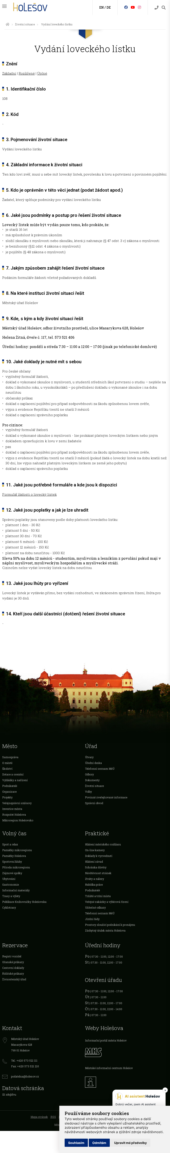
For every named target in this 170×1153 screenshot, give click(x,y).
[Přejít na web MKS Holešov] (126, 1052)
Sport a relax (10, 844)
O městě (7, 763)
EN (101, 7)
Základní (9, 73)
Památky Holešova (14, 856)
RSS (53, 1117)
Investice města (12, 809)
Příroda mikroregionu (16, 867)
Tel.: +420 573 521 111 (24, 1060)
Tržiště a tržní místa (98, 896)
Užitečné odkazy (95, 907)
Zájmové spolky (12, 873)
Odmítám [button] (99, 1143)
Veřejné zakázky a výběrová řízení (106, 901)
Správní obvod (94, 803)
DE (108, 7)
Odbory (89, 774)
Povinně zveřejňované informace (106, 797)
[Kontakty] (156, 7)
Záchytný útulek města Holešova (105, 930)
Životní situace (25, 24)
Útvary (89, 757)
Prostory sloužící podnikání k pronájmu (110, 924)
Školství (7, 768)
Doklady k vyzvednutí (98, 856)
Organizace (9, 791)
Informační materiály (16, 890)
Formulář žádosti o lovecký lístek (29, 494)
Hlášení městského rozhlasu (103, 844)
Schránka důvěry (95, 867)
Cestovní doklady (13, 968)
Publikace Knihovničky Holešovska (24, 901)
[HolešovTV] (133, 7)
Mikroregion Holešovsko (17, 820)
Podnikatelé (9, 786)
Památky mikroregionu (17, 850)
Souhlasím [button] (76, 1143)
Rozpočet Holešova (14, 814)
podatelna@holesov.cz (25, 1076)
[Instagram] (139, 7)
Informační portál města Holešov (106, 1040)
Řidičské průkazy (13, 973)
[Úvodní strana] (8, 24)
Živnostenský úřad (14, 979)
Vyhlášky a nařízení (15, 780)
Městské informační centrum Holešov (109, 1068)
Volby (88, 791)
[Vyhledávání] (164, 7)
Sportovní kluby (12, 861)
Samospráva (10, 757)
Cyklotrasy (9, 907)
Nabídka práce (94, 884)
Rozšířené (27, 73)
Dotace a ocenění (12, 774)
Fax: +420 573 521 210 (25, 1066)
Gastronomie (10, 884)
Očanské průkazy (13, 962)
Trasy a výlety (11, 896)
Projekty (7, 797)
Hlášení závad (94, 861)
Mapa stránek (39, 1117)
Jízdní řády (92, 919)
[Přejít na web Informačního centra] (126, 1081)
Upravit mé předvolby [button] (130, 1143)
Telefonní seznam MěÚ (99, 768)
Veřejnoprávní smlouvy (17, 803)
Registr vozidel (11, 956)
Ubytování (8, 879)
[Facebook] (126, 7)
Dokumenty (92, 780)
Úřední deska (93, 763)
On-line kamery (95, 850)
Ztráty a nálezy (94, 879)
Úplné (42, 73)
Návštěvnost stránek (98, 873)
